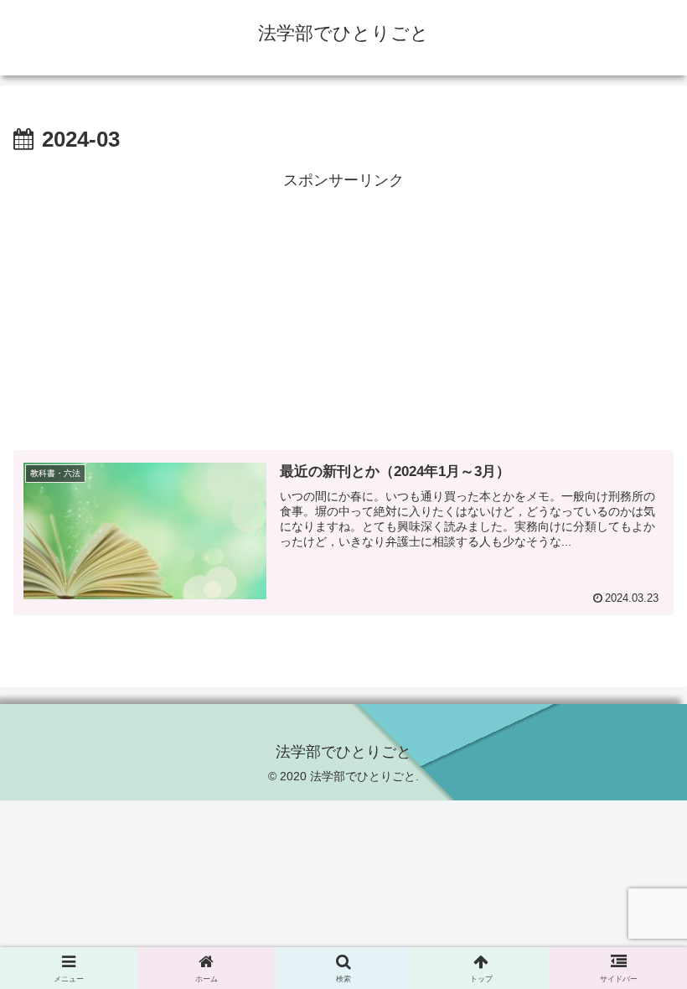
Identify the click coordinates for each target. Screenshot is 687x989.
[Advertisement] (343, 311)
